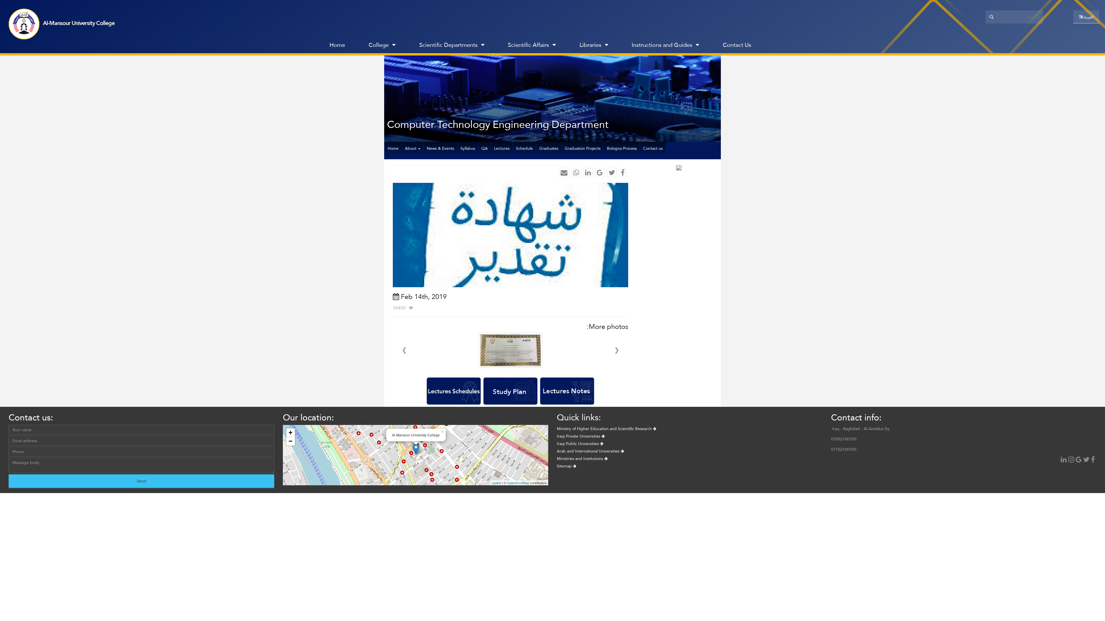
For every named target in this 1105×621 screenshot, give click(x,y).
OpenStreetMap (518, 482)
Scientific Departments (448, 44)
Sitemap (565, 466)
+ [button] (290, 432)
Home (337, 44)
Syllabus (467, 148)
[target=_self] (775, 46)
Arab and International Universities (589, 451)
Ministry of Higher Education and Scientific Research (605, 428)
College (379, 44)
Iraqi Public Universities (578, 443)
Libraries (590, 44)
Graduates (548, 148)
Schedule (524, 148)
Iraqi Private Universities (579, 436)
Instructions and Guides (662, 44)
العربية (1088, 17)
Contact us (653, 148)
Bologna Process (622, 148)
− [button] (290, 441)
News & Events (440, 148)
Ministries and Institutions (580, 458)
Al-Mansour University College (79, 23)
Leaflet (496, 482)
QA (484, 148)
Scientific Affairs (528, 44)
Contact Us (737, 44)
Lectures (502, 148)
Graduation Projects (583, 148)
